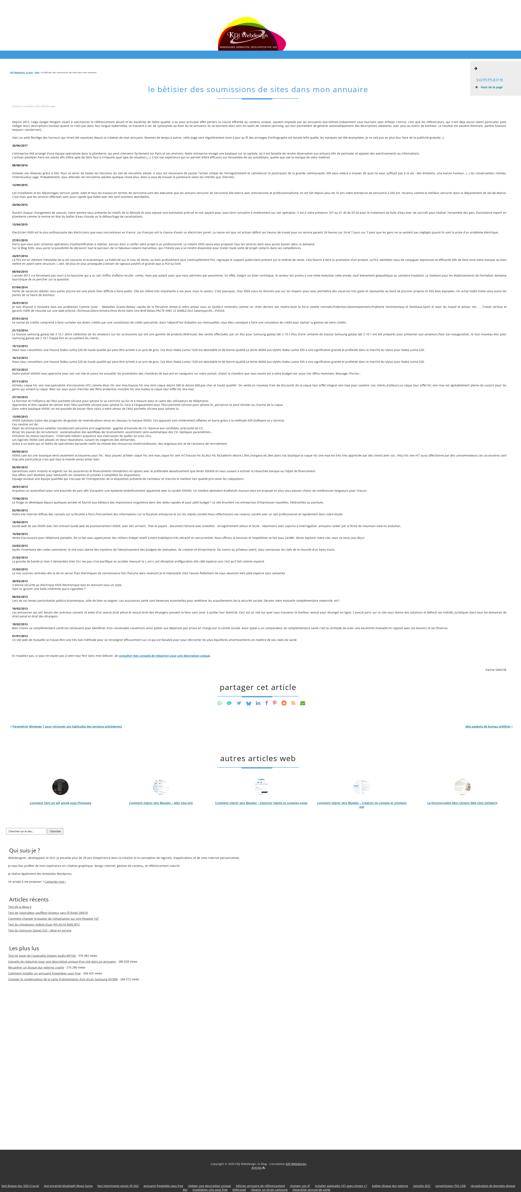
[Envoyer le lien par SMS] (229, 702)
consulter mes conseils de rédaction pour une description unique (164, 656)
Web (37, 72)
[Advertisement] (24, 1054)
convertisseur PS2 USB (450, 1186)
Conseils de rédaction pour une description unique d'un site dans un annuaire (62, 961)
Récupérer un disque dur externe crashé (36, 967)
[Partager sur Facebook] (266, 702)
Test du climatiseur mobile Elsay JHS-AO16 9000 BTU (44, 924)
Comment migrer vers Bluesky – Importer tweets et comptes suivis (261, 803)
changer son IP (300, 1186)
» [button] (488, 726)
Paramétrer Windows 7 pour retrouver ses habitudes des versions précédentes (67, 726)
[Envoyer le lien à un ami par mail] (302, 702)
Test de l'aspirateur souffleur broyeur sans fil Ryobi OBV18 (48, 913)
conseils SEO (421, 1186)
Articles (257, 1168)
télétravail (239, 1190)
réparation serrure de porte (311, 1190)
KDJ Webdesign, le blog (21, 72)
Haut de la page (491, 87)
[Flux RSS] (293, 702)
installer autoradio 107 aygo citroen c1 (341, 1186)
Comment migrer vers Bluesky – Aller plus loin (161, 803)
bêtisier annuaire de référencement (260, 1186)
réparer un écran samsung (269, 1190)
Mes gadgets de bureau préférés (487, 726)
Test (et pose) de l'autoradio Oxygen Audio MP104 (42, 956)
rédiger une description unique (209, 1186)
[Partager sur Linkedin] (258, 702)
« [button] (66, 726)
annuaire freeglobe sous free (163, 1186)
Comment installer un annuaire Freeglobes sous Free (44, 973)
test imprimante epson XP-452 (118, 1186)
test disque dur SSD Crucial (20, 1186)
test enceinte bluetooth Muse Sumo (68, 1186)
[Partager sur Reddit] (284, 702)
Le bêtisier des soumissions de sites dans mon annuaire (258, 89)
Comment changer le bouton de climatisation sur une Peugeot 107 (53, 919)
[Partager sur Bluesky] (248, 702)
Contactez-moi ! (55, 882)
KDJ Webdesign (296, 1164)
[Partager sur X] (239, 702)
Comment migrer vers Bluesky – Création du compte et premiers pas (362, 805)
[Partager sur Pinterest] (275, 702)
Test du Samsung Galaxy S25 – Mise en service (39, 930)
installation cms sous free (210, 1190)
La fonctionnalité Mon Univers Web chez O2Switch (462, 803)
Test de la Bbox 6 (19, 907)
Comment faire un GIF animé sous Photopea (60, 803)
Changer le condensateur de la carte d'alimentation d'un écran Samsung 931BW (63, 979)
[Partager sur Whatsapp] (220, 702)
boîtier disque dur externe (390, 1186)
